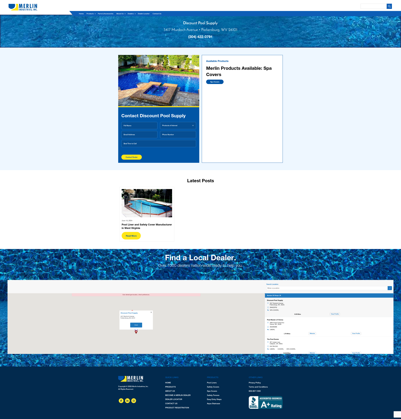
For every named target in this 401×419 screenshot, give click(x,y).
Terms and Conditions (258, 387)
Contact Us (157, 14)
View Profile (335, 314)
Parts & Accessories (105, 14)
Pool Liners (212, 383)
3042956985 (273, 327)
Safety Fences (213, 395)
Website (312, 333)
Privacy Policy (255, 383)
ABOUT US (170, 391)
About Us (120, 14)
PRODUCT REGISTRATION (177, 408)
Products (90, 14)
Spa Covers (214, 82)
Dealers (131, 14)
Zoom (136, 325)
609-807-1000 (255, 391)
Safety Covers (213, 387)
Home (81, 14)
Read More (131, 235)
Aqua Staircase (213, 403)
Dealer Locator (144, 14)
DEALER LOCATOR (173, 399)
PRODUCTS (170, 387)
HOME (168, 383)
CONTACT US (171, 403)
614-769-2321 (274, 346)
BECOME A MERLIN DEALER (178, 395)
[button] (136, 332)
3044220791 (273, 307)
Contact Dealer (132, 157)
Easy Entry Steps (214, 399)
